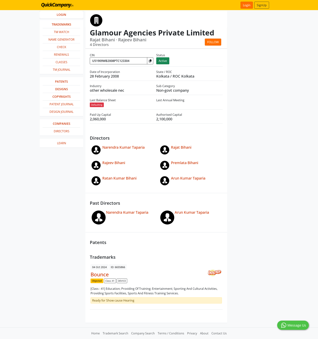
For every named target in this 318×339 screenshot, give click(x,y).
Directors (61, 131)
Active (163, 61)
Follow (213, 42)
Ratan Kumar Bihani (119, 178)
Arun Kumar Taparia (188, 178)
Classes (61, 62)
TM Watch (61, 32)
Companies (61, 124)
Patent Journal (62, 104)
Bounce (100, 274)
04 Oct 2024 (99, 267)
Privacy (192, 333)
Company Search (143, 333)
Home (95, 333)
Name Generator (61, 39)
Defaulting (96, 104)
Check (61, 47)
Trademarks (61, 24)
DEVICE (122, 280)
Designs (61, 89)
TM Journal (61, 70)
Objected (97, 280)
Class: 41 (109, 280)
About (204, 333)
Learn (61, 143)
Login (246, 5)
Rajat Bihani (181, 147)
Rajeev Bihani (113, 162)
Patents (61, 82)
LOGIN (61, 15)
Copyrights (61, 97)
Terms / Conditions (171, 333)
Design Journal (61, 112)
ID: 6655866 (118, 267)
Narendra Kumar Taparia (123, 147)
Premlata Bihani (184, 162)
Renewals (61, 55)
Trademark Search (115, 333)
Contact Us (219, 333)
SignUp (262, 5)
